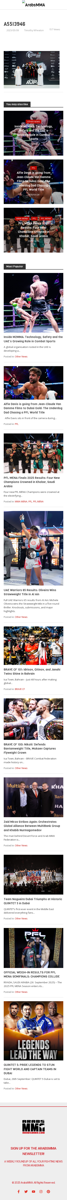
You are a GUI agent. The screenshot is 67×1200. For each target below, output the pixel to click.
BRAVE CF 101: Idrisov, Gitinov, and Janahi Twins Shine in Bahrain (32, 672)
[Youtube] (33, 1191)
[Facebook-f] (18, 1191)
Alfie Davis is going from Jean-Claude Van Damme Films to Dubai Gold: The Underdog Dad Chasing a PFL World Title (34, 181)
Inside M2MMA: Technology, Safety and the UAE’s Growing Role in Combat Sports (34, 132)
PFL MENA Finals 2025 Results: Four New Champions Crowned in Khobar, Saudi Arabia (33, 229)
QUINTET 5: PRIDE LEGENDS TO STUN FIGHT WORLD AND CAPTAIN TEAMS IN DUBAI (30, 1069)
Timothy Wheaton (34, 30)
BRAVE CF (20, 689)
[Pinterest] (48, 1191)
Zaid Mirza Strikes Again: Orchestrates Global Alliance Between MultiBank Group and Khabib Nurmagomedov (32, 826)
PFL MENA (46, 218)
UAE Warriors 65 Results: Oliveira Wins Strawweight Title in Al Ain (30, 592)
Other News (33, 121)
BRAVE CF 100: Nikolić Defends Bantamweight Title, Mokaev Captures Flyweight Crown (30, 748)
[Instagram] (41, 1191)
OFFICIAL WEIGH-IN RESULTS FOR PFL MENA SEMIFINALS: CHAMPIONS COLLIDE (32, 974)
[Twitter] (26, 1191)
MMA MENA (22, 218)
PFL (33, 168)
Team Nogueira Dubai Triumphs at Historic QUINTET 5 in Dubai (33, 901)
